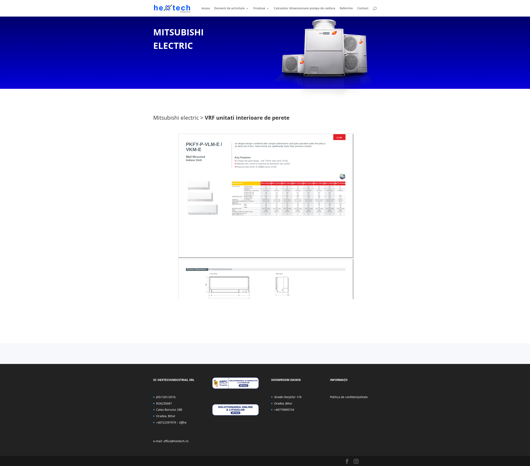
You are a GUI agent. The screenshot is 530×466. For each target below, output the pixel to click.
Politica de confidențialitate (349, 397)
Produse (259, 8)
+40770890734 (284, 410)
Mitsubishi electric (176, 117)
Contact (363, 8)
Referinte (346, 8)
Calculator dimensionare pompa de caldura (304, 8)
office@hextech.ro (176, 441)
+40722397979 (166, 422)
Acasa (206, 8)
